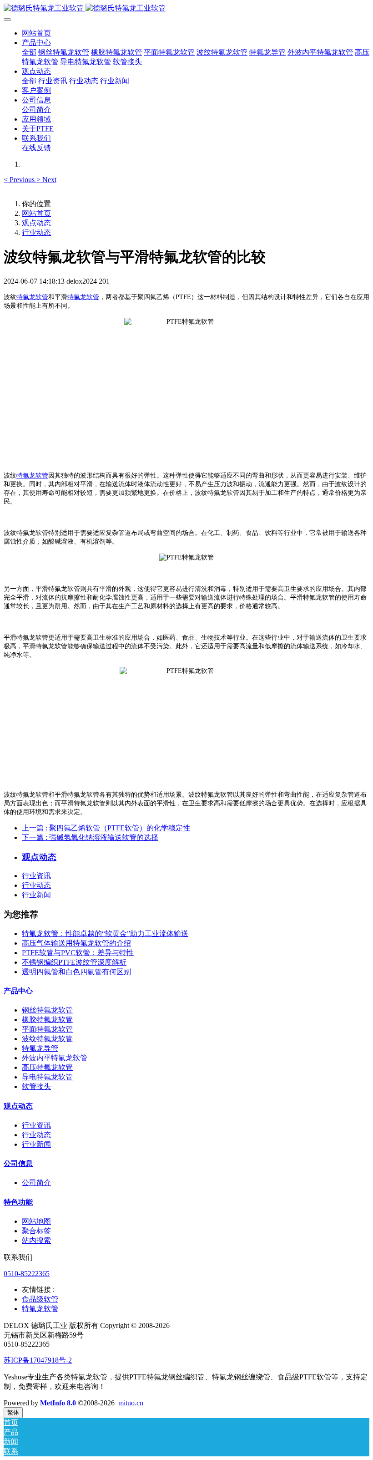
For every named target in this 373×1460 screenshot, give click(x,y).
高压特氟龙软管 (47, 1067)
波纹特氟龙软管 (47, 1039)
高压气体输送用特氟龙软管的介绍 (76, 943)
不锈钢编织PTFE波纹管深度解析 (74, 962)
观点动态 (36, 223)
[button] (20, 179)
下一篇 (90, 837)
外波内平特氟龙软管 (54, 1058)
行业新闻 (36, 895)
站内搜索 (36, 1240)
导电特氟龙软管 (47, 1077)
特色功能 (18, 1202)
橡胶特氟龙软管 (47, 1019)
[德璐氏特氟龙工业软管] (186, 8)
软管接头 (36, 1086)
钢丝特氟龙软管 (47, 1010)
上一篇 (106, 828)
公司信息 (18, 1163)
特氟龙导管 (40, 1048)
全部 (29, 52)
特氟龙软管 (32, 297)
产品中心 (18, 991)
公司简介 (36, 1182)
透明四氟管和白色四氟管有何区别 (76, 972)
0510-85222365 (27, 1273)
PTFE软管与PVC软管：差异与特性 (78, 952)
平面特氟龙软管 (47, 1029)
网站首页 (36, 33)
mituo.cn (130, 1403)
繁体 (13, 1412)
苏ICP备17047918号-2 (38, 1360)
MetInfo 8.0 (58, 1403)
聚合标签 (36, 1231)
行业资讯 (36, 876)
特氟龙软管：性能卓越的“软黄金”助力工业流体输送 (105, 933)
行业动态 (36, 232)
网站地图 (36, 1221)
